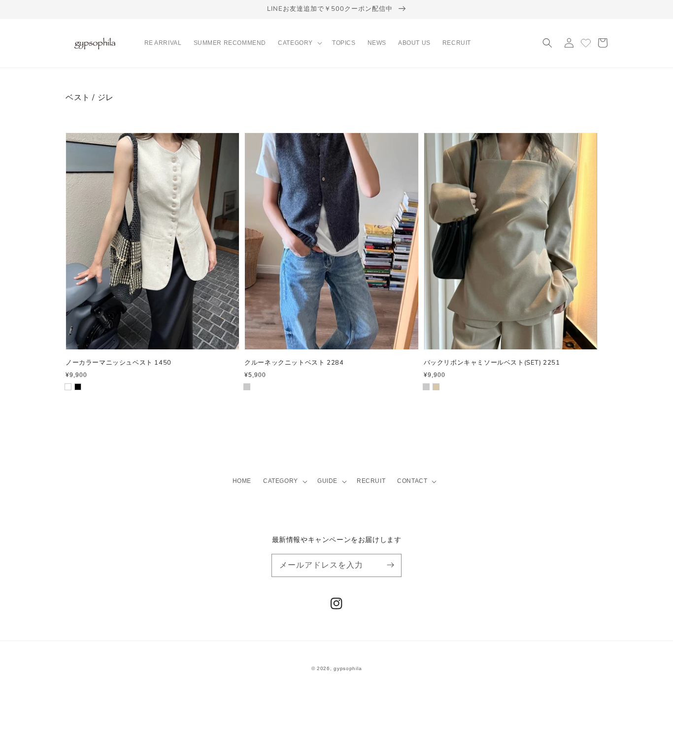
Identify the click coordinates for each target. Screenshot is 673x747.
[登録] (390, 565)
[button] (299, 43)
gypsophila (348, 668)
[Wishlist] (586, 43)
